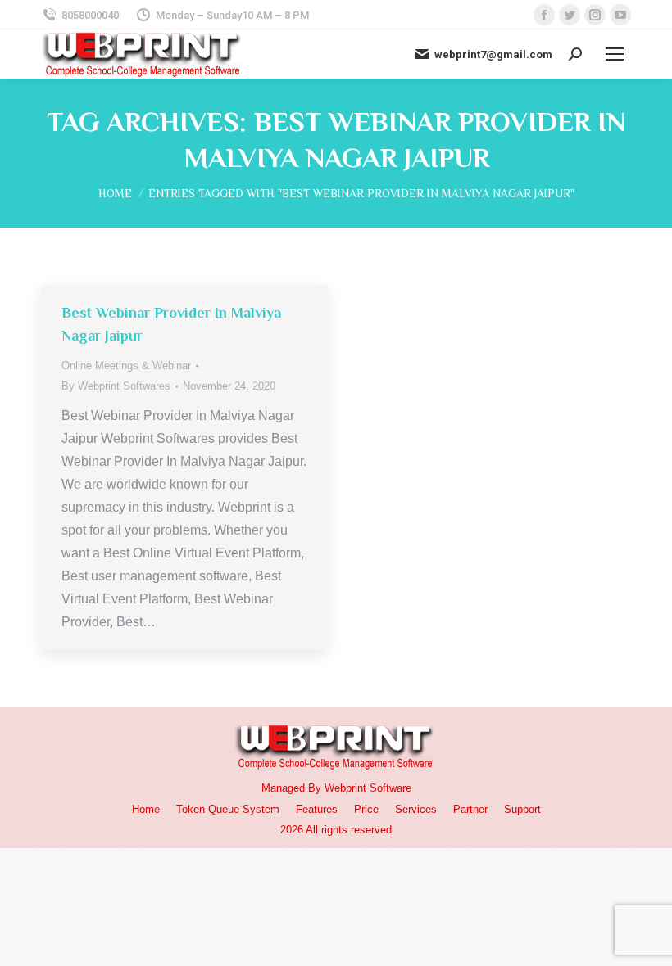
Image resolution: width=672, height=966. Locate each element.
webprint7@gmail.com (493, 54)
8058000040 (90, 15)
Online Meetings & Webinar (126, 365)
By (115, 386)
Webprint (345, 788)
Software (390, 788)
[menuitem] (146, 809)
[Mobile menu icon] (614, 54)
